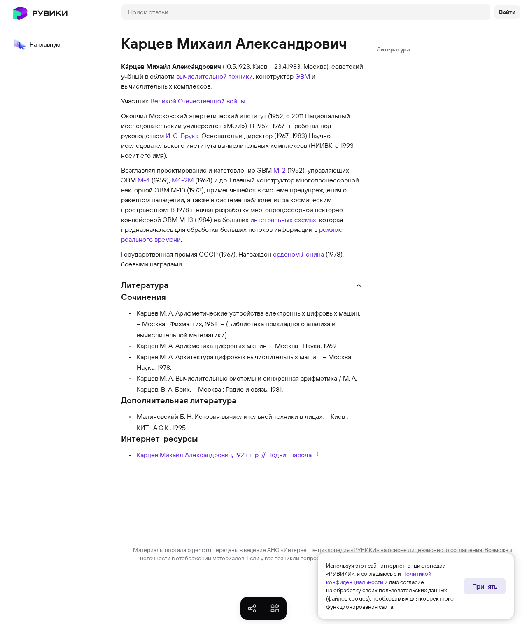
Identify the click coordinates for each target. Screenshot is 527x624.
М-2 (279, 170)
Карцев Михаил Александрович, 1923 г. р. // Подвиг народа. (225, 455)
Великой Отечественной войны (197, 101)
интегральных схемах (283, 219)
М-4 (144, 180)
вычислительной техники (214, 76)
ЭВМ (302, 76)
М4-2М (183, 180)
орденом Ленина (298, 254)
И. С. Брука (182, 135)
